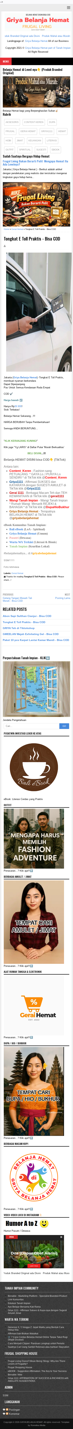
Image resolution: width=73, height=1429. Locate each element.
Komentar (13, 1413)
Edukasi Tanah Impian (19, 1303)
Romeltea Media (38, 1425)
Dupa (52, 122)
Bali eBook (16, 529)
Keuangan (34, 140)
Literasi (52, 140)
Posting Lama (62, 598)
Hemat (62, 131)
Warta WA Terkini (21, 542)
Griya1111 (47, 131)
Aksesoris (12, 122)
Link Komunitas (16, 1299)
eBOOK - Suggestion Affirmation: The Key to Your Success (37, 1371)
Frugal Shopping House (20, 1367)
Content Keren (33, 122)
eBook (56, 149)
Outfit (9, 149)
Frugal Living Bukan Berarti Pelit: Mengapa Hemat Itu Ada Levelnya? (35, 162)
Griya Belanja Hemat (36, 41)
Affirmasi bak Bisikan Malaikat (23, 1333)
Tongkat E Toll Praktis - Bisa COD (24, 622)
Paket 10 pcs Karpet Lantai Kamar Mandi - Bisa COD (36, 640)
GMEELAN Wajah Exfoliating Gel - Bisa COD (31, 634)
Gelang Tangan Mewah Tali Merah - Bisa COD (17, 599)
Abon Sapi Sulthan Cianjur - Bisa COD (27, 616)
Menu (6, 61)
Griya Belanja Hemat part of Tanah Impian (48, 47)
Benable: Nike (15, 1374)
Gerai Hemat (28, 131)
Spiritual (25, 149)
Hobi (8, 140)
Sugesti (41, 149)
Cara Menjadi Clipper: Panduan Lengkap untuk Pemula (36, 1343)
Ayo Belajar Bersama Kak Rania (24, 1306)
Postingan (14, 1409)
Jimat (20, 140)
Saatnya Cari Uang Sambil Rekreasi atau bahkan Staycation (38, 1347)
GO (64, 726)
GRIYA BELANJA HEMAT (31, 1422)
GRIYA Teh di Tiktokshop (19, 628)
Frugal (10, 131)
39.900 (18, 406)
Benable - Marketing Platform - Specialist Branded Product (37, 1296)
